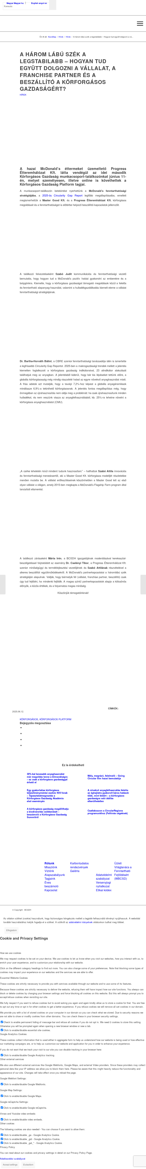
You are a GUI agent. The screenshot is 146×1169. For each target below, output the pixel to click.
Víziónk (49, 871)
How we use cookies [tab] (10, 953)
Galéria (74, 871)
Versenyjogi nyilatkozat (103, 884)
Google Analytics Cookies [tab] (13, 1034)
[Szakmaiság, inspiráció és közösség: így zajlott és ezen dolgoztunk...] (143, 584)
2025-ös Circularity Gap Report (62, 195)
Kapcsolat (51, 890)
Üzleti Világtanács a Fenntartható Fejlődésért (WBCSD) (123, 871)
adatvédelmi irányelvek (81, 922)
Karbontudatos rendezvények (79, 865)
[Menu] (138, 23)
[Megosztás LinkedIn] (25, 739)
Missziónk (51, 867)
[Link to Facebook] (120, 909)
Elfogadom (11, 930)
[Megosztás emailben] (25, 745)
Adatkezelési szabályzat (12, 1158)
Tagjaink (50, 878)
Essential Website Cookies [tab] (14, 977)
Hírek (23, 94)
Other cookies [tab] (7, 1123)
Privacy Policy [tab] (7, 1147)
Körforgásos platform (55, 719)
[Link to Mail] (131, 909)
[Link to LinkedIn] (125, 909)
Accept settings (10, 1164)
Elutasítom (28, 1164)
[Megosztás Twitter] (25, 733)
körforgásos (29, 719)
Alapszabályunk (55, 875)
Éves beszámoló (51, 884)
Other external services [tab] (12, 1059)
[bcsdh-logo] (29, 23)
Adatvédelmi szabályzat (104, 877)
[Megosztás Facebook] (25, 727)
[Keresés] (129, 23)
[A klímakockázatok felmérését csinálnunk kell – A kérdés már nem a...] (3, 584)
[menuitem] (129, 23)
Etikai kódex (103, 890)
